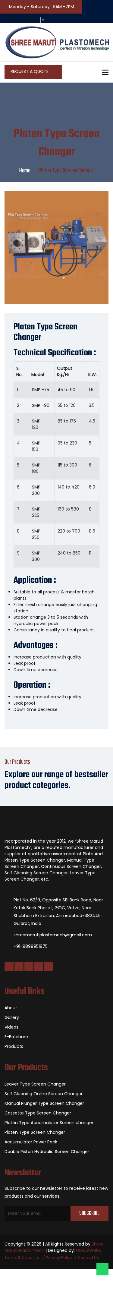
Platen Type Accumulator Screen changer (49, 1123)
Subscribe (89, 1213)
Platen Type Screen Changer (35, 1132)
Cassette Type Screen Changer (38, 1113)
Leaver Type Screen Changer (35, 1084)
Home (24, 170)
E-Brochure (16, 1037)
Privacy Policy (59, 1257)
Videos (11, 1027)
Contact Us (88, 1257)
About (11, 1008)
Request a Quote (30, 71)
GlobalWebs (88, 1250)
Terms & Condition (23, 1257)
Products (14, 1046)
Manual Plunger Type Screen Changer (44, 1103)
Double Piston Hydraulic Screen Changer (47, 1152)
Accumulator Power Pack (31, 1142)
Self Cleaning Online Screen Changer (44, 1094)
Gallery (12, 1017)
